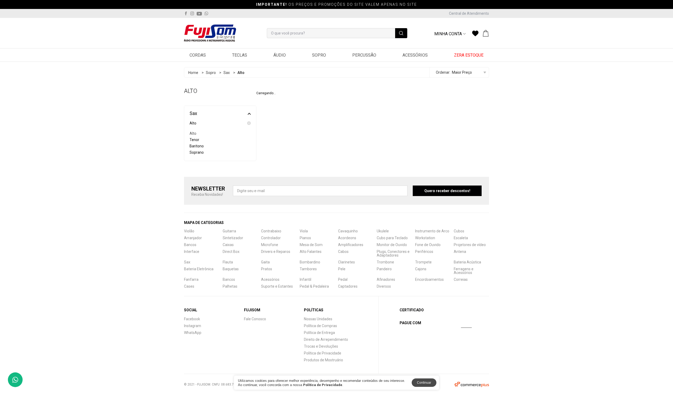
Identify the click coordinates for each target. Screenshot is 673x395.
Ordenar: (443, 72)
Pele (341, 269)
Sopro (319, 55)
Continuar (424, 382)
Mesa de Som (311, 245)
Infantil (305, 279)
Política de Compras (320, 326)
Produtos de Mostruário (323, 360)
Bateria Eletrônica (198, 269)
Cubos (459, 231)
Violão (189, 231)
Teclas (239, 55)
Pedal (343, 279)
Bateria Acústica (467, 262)
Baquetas (231, 269)
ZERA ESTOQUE (468, 55)
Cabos (343, 251)
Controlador (271, 238)
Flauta (228, 262)
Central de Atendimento (469, 13)
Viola (304, 231)
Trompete (423, 262)
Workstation (425, 238)
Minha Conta (448, 34)
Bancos (190, 245)
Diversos (384, 286)
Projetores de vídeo (470, 245)
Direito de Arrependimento (326, 339)
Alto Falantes (311, 251)
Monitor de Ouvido (392, 245)
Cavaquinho (348, 231)
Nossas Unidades (318, 319)
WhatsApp (192, 332)
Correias (461, 279)
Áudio (279, 55)
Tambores (308, 269)
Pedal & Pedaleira (314, 286)
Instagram (192, 326)
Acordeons (347, 238)
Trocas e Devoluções (321, 346)
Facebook (192, 319)
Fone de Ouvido (428, 245)
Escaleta (461, 238)
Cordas (198, 55)
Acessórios (415, 55)
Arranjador (193, 238)
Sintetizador (233, 238)
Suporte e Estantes (277, 286)
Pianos (305, 238)
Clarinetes (346, 262)
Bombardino (310, 262)
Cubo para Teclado (392, 238)
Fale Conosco (255, 319)
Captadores (348, 286)
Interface (191, 251)
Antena (460, 251)
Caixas (228, 245)
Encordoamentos (429, 279)
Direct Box (231, 251)
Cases (189, 286)
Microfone (269, 245)
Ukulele (383, 231)
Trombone (385, 262)
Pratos (266, 269)
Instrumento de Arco (432, 231)
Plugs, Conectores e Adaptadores (393, 253)
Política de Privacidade (322, 353)
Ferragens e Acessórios (463, 270)
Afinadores (386, 279)
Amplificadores (350, 245)
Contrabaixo (271, 231)
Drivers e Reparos (275, 251)
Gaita (265, 262)
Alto (193, 123)
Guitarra (229, 231)
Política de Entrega (319, 332)
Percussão (364, 55)
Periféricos (424, 251)
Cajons (420, 269)
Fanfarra (191, 279)
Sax (226, 73)
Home (193, 73)
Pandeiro (384, 269)
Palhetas (230, 286)
